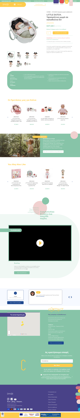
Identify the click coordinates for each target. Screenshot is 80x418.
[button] (40, 4)
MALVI (15, 404)
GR (71, 1)
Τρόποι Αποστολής (52, 399)
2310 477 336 (51, 329)
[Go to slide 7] (27, 63)
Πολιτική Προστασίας (52, 397)
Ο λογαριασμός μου (52, 392)
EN (71, 3)
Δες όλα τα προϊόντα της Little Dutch (53, 151)
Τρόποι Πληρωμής (52, 402)
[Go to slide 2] (19, 55)
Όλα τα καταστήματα (56, 343)
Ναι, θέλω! (57, 365)
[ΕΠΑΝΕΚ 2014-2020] (29, 415)
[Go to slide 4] (35, 55)
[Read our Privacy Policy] (72, 376)
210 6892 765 (59, 332)
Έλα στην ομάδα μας (52, 407)
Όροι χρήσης (50, 394)
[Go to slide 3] (27, 55)
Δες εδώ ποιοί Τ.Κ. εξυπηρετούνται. (52, 39)
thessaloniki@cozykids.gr (59, 337)
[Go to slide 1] (11, 55)
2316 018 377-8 (51, 332)
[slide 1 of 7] (23, 30)
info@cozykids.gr (54, 335)
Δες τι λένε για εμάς (15, 302)
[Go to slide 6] (19, 63)
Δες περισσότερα (21, 272)
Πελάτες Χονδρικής (52, 409)
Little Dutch (50, 23)
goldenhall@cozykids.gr (58, 339)
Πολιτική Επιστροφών (52, 404)
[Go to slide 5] (11, 63)
